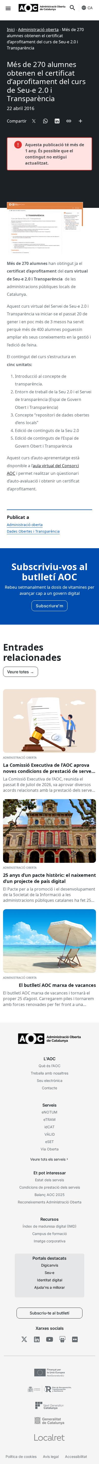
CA (90, 8)
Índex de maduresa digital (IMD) (49, 1226)
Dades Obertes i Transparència (33, 531)
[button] (8, 8)
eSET (49, 1141)
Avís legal (51, 1456)
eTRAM (49, 1119)
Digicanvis (49, 1265)
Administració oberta (38, 29)
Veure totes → (20, 671)
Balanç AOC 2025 (49, 1194)
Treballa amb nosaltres (49, 1073)
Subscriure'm (49, 605)
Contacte (49, 1088)
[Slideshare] (62, 1339)
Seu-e (49, 1272)
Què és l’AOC (49, 1066)
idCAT (49, 1127)
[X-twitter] (24, 1339)
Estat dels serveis (49, 1180)
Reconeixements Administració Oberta (49, 1202)
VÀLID (49, 1134)
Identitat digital (49, 1280)
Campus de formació (49, 1233)
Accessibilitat (76, 1456)
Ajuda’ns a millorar (49, 1287)
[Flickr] (75, 1339)
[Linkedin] (37, 1339)
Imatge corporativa (49, 1241)
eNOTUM (49, 1112)
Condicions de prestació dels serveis (49, 1187)
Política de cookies (21, 1456)
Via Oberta (50, 1149)
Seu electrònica (49, 1080)
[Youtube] (49, 1339)
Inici (11, 29)
